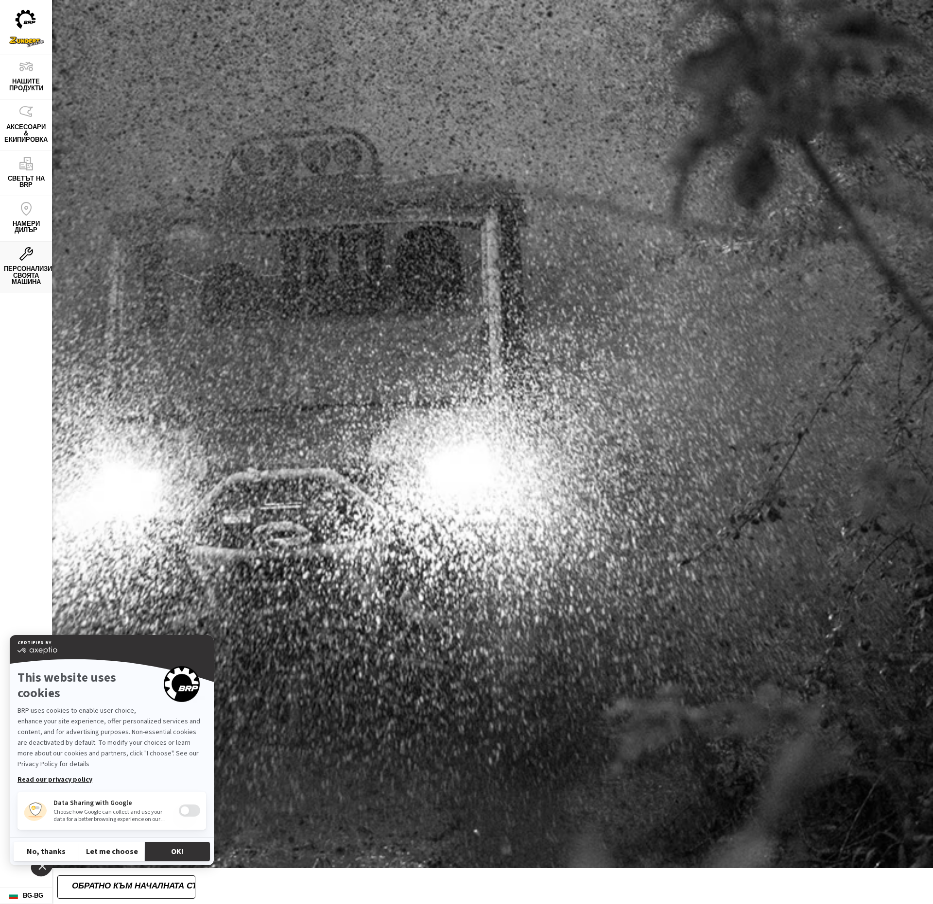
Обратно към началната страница (133, 885)
